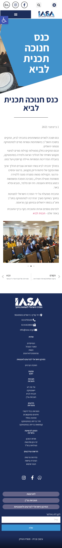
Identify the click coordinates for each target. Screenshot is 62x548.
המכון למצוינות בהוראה (31, 431)
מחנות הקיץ (31, 372)
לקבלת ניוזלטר (53, 514)
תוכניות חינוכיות (31, 380)
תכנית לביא (39, 213)
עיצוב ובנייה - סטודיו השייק (31, 539)
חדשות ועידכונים (31, 451)
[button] (54, 5)
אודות (31, 336)
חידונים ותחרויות (31, 404)
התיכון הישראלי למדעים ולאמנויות (31, 359)
